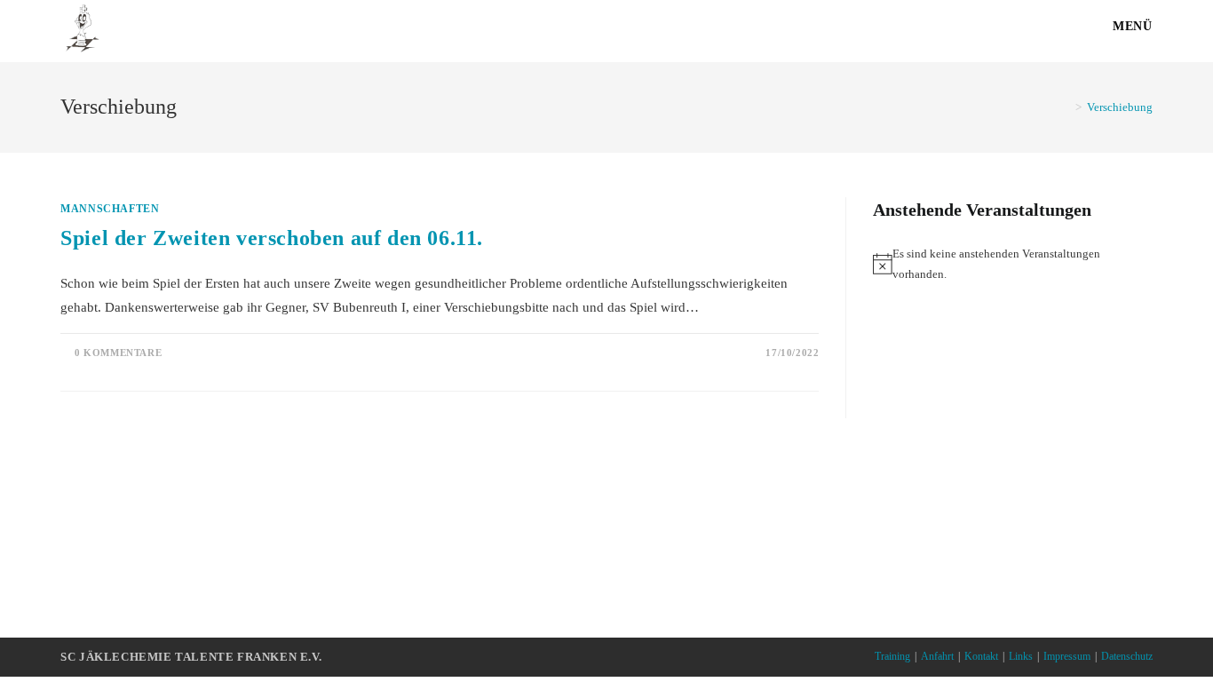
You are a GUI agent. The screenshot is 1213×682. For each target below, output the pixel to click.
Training (892, 656)
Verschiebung (1120, 107)
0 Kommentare (118, 352)
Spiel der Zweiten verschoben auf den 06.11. (271, 238)
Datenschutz (1127, 656)
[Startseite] (1065, 107)
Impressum (1066, 656)
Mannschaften (109, 208)
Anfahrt (937, 656)
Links (1021, 656)
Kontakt (981, 656)
